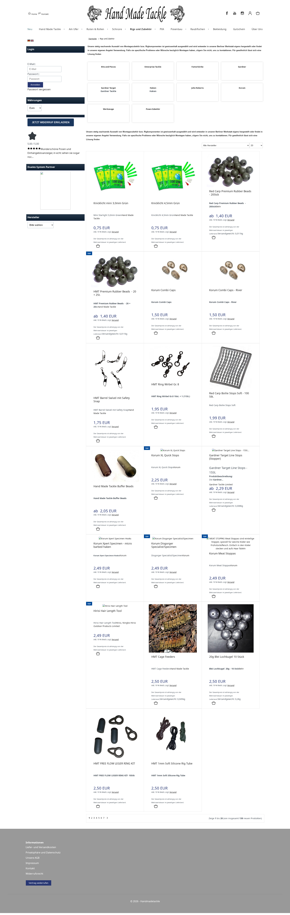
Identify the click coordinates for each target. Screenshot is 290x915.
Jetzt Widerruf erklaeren (50, 122)
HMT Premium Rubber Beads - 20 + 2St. (114, 293)
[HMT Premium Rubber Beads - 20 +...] (115, 286)
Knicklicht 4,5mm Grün (165, 203)
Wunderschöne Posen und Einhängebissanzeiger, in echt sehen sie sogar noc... (53, 152)
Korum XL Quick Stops (165, 455)
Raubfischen (197, 29)
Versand (115, 232)
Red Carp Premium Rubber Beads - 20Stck (230, 192)
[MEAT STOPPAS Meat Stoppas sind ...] (231, 548)
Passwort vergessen (39, 89)
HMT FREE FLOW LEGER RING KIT (114, 763)
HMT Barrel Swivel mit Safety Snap (111, 399)
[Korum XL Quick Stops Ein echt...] (173, 450)
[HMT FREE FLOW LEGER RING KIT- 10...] (115, 758)
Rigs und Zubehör (141, 29)
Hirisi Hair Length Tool (107, 611)
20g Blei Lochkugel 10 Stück (226, 656)
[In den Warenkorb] (98, 246)
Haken (153, 88)
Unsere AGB (32, 857)
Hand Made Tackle (50, 29)
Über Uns (257, 29)
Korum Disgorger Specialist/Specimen (163, 545)
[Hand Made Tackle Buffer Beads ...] (115, 481)
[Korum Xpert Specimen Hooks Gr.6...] (115, 538)
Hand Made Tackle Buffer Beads (113, 486)
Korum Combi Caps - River (225, 290)
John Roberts (197, 88)
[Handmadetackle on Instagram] (242, 14)
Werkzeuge (108, 109)
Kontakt (45, 14)
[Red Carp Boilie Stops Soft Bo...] (230, 388)
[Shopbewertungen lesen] (32, 139)
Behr (218, 206)
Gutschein (239, 29)
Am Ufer (74, 29)
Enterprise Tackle (153, 66)
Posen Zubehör (153, 109)
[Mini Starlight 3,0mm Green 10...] (115, 198)
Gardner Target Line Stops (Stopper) (225, 456)
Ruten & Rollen (95, 29)
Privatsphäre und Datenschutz (43, 852)
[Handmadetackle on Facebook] (227, 14)
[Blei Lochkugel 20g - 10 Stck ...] (231, 651)
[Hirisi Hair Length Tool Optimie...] (115, 605)
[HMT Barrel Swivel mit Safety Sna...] (115, 393)
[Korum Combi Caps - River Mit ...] (231, 285)
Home (34, 14)
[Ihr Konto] (250, 14)
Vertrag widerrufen (38, 882)
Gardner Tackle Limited (221, 484)
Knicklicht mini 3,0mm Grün (110, 203)
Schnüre (117, 29)
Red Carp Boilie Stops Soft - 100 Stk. (229, 394)
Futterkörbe (197, 66)
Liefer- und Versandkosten (41, 847)
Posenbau (176, 29)
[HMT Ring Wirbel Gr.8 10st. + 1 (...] (173, 379)
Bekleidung (220, 29)
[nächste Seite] (107, 818)
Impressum (32, 863)
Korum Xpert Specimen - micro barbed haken (112, 545)
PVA (162, 29)
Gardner (242, 66)
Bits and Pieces (108, 66)
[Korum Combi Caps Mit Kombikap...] (173, 285)
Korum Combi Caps (163, 290)
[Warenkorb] (258, 14)
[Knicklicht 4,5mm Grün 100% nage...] (172, 198)
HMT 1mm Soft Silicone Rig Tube (171, 763)
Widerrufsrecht (34, 873)
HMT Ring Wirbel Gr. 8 (165, 384)
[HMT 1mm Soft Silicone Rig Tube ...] (173, 758)
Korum (242, 88)
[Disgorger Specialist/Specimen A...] (172, 538)
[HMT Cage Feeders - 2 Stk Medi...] (173, 651)
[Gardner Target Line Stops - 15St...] (230, 450)
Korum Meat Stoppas (222, 553)
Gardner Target (108, 88)
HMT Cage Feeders (163, 656)
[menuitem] (30, 29)
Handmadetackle (150, 901)
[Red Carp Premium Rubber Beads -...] (231, 186)
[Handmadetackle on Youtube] (234, 14)
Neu (29, 29)
